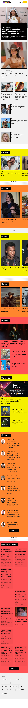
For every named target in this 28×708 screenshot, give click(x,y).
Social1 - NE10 (20, 689)
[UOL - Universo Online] (10, 2)
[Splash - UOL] (6, 2)
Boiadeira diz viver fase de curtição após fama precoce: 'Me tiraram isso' (14, 76)
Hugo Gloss (17, 679)
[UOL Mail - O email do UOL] (20, 2)
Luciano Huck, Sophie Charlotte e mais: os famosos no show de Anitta (14, 37)
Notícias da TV (13, 686)
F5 (10, 679)
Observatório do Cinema (8, 689)
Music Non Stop (15, 683)
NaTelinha (4, 686)
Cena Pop (4, 679)
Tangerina (4, 693)
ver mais (13, 530)
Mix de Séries (5, 683)
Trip (21, 686)
